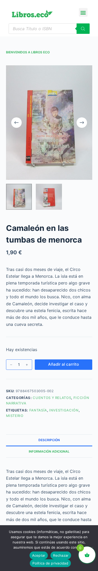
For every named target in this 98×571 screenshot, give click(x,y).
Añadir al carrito (63, 364)
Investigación (63, 410)
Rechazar (60, 555)
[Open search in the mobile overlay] (49, 28)
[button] (83, 12)
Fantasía (38, 410)
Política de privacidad (50, 563)
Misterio (15, 416)
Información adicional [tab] (49, 451)
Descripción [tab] (49, 440)
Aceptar (38, 555)
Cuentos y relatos (52, 398)
